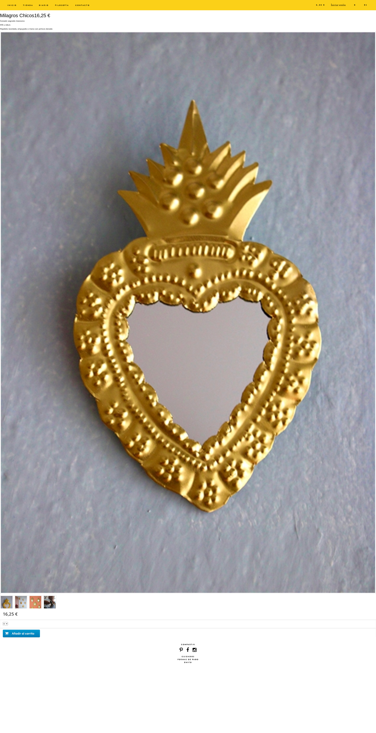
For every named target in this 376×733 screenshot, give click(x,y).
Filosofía (62, 5)
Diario (44, 5)
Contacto (82, 5)
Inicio (12, 5)
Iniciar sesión (338, 5)
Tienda (28, 5)
